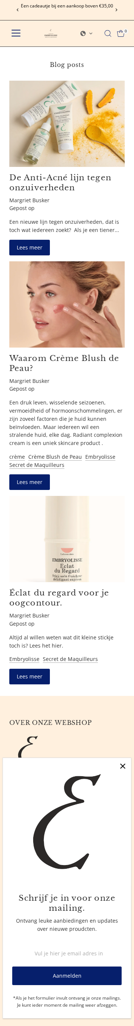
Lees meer (29, 247)
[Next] (116, 9)
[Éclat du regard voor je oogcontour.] (67, 539)
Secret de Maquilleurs (36, 464)
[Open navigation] (16, 33)
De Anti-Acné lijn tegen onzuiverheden (60, 182)
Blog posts (67, 64)
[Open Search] (108, 33)
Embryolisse (100, 456)
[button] (86, 33)
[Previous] (17, 9)
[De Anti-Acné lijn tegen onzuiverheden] (67, 124)
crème (17, 456)
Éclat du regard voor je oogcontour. (59, 598)
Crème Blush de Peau (55, 456)
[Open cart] (121, 33)
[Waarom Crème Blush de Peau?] (67, 304)
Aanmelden (67, 975)
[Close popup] (122, 766)
